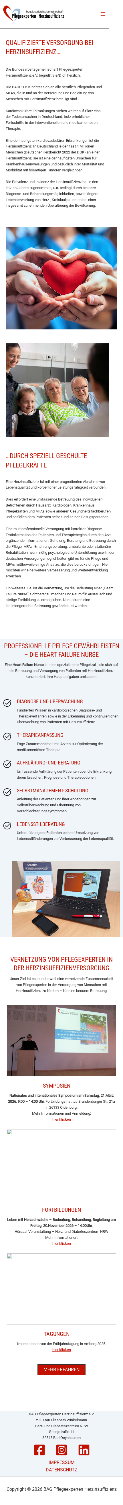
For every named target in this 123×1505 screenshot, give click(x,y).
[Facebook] (39, 1450)
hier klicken (61, 1119)
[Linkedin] (84, 1450)
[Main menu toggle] (103, 14)
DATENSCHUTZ (62, 1470)
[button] (61, 1369)
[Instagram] (61, 1450)
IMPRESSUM (62, 1462)
